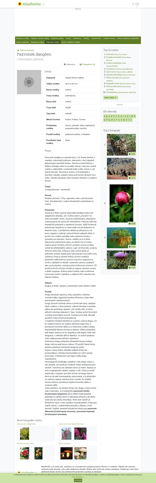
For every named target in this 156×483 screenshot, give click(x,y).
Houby (68, 38)
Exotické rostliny (57, 38)
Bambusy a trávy (22, 38)
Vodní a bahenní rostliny (71, 42)
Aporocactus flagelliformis (71, 424)
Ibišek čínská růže (25, 443)
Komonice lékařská (26, 424)
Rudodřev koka (120, 83)
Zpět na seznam (27, 50)
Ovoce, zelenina (22, 42)
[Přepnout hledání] (133, 4)
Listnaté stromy (109, 38)
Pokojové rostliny (37, 42)
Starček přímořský (120, 75)
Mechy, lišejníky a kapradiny (128, 38)
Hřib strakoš (64, 443)
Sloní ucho (119, 72)
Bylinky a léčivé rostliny (40, 38)
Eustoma (119, 69)
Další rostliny (109, 98)
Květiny (86, 38)
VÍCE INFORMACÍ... (78, 477)
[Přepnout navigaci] (137, 4)
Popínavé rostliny (52, 42)
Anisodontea (121, 92)
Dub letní (116, 54)
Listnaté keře (96, 38)
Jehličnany (77, 38)
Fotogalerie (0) (88, 64)
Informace (70, 64)
